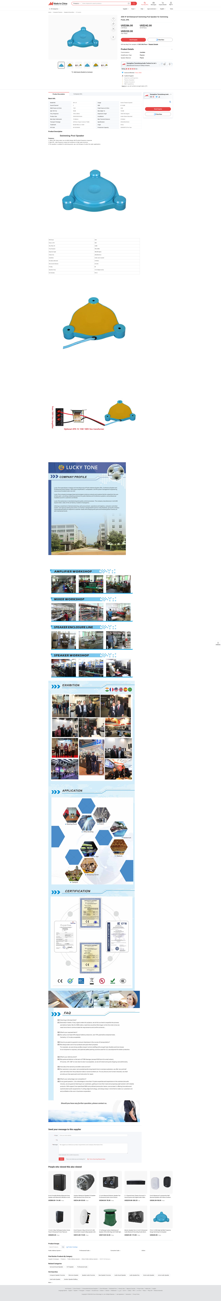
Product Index (140, 1288)
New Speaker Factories (105, 1275)
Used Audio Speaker (55, 1279)
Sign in (171, 4)
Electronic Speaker (73, 1275)
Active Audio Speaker (163, 1275)
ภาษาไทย (138, 1290)
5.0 (151, 97)
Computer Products (57, 12)
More (49, 1282)
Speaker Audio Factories (88, 1275)
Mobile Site (147, 1288)
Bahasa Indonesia (158, 1290)
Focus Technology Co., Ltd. (99, 1294)
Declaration (128, 1294)
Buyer (133, 9)
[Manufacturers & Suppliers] (57, 3)
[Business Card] (170, 102)
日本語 (129, 1290)
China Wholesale (103, 1288)
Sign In (124, 86)
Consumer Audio (114, 1250)
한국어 (124, 1290)
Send (61, 1159)
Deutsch (107, 1290)
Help (142, 9)
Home (49, 12)
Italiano (102, 1290)
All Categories (54, 9)
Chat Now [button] (161, 40)
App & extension (151, 9)
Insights (154, 1288)
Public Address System (54, 1250)
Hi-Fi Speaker (70, 1267)
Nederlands (113, 1290)
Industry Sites (121, 1288)
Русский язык (95, 1290)
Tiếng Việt (150, 1290)
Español (76, 1290)
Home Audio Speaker (148, 1275)
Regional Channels (131, 1288)
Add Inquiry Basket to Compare (83, 72)
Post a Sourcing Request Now (96, 1159)
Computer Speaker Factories (57, 1275)
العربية (119, 1290)
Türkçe (144, 1290)
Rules (171, 9)
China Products (76, 1288)
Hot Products (68, 1288)
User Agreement (120, 1294)
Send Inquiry (133, 40)
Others (143, 1250)
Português (81, 1290)
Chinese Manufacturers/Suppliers (90, 1288)
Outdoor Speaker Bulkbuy (71, 1279)
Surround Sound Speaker (56, 1267)
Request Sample (153, 44)
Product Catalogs (73, 1247)
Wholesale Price (113, 1288)
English (70, 1290)
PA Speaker (78, 12)
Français (88, 1290)
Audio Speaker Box (134, 1275)
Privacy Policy (136, 1294)
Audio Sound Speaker (120, 1275)
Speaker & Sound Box (69, 12)
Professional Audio (84, 1250)
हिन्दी (134, 1290)
